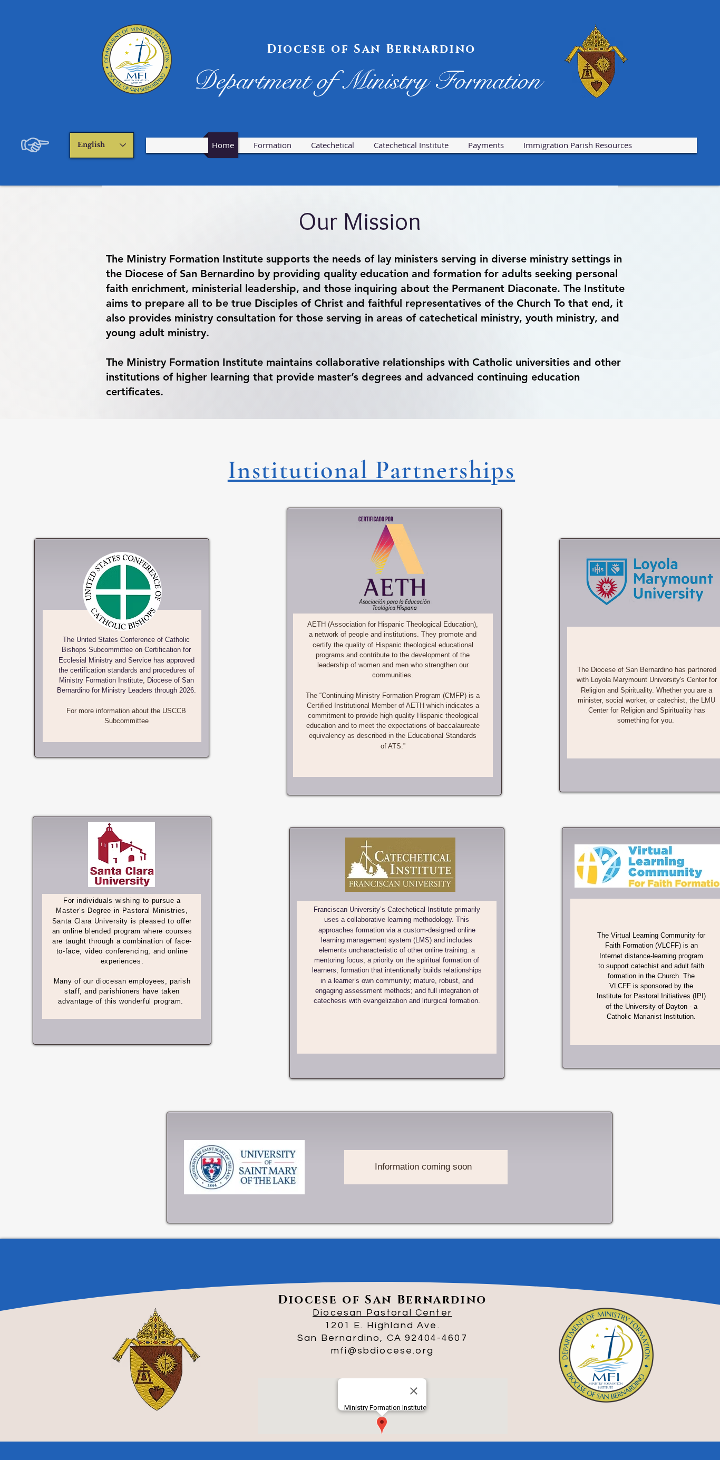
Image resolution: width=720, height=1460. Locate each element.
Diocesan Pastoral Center (382, 1313)
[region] (121, 647)
